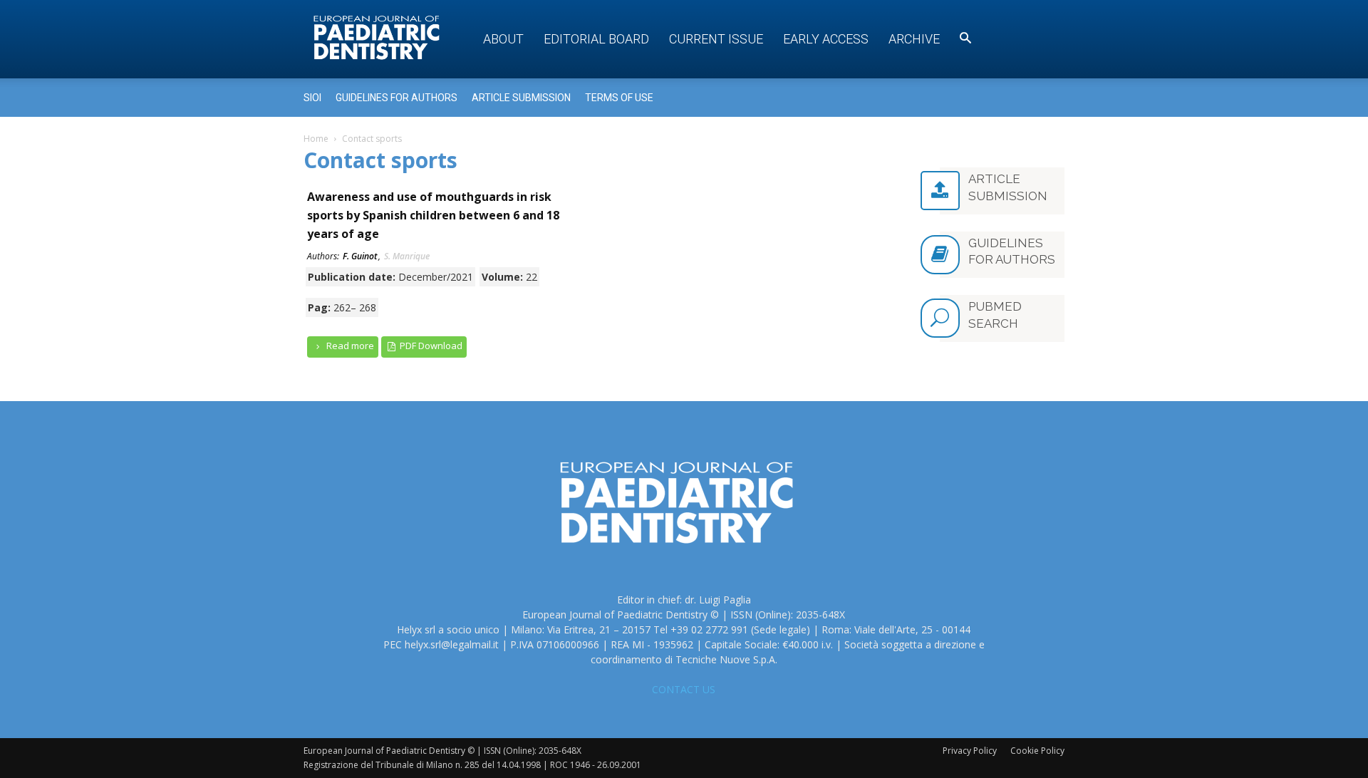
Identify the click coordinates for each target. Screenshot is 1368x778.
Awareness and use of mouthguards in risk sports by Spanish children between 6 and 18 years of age (433, 215)
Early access (826, 38)
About (503, 38)
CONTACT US (683, 689)
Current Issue (716, 38)
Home (316, 139)
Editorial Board (596, 38)
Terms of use (619, 97)
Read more (349, 345)
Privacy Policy (970, 751)
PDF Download (430, 345)
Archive (914, 38)
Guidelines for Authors (396, 97)
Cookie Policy (1037, 751)
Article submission (521, 97)
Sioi (312, 97)
